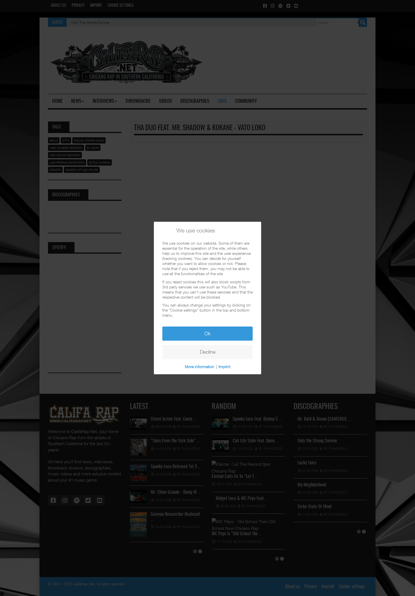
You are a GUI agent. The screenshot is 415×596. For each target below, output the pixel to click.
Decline (207, 352)
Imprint (224, 366)
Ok (207, 333)
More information (199, 366)
